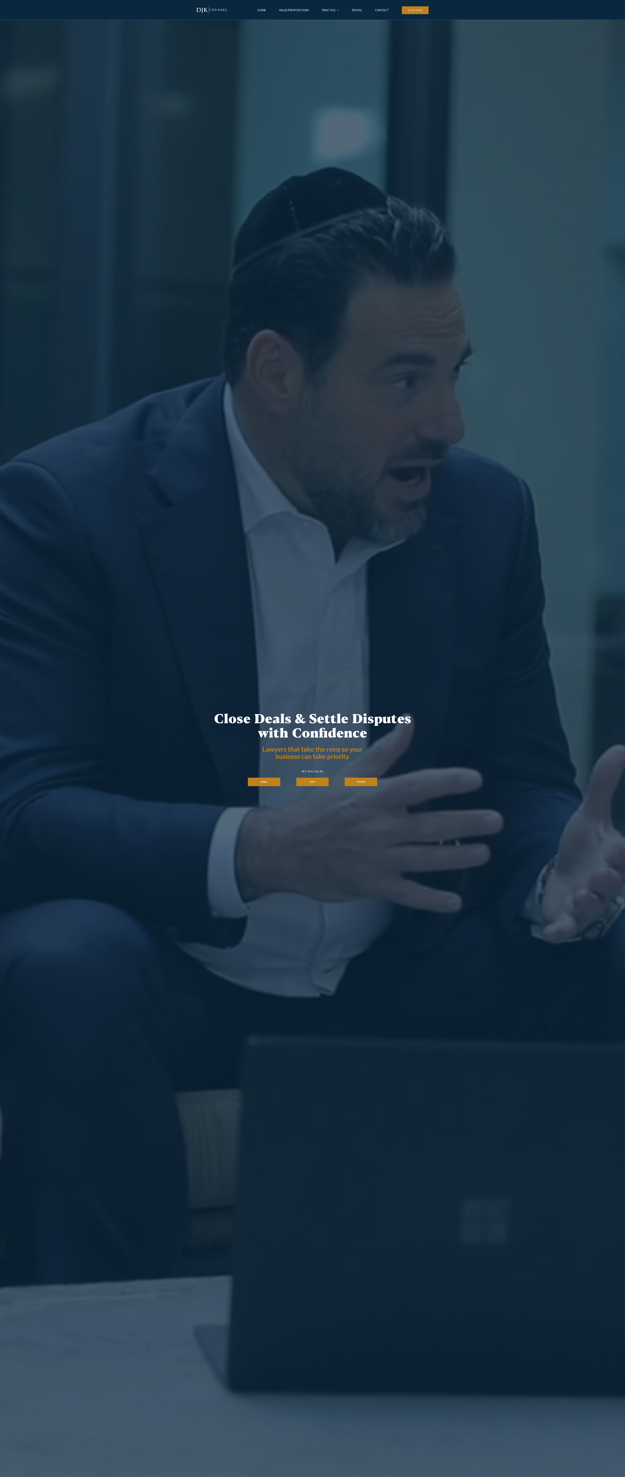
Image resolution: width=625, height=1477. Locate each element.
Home (262, 10)
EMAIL (264, 781)
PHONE (361, 781)
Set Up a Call (415, 10)
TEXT (312, 781)
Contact (382, 10)
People (357, 10)
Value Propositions (294, 10)
